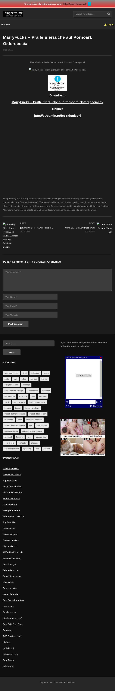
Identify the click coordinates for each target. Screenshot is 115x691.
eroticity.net (8, 648)
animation (35, 373)
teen (37, 449)
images (7, 408)
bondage (26, 385)
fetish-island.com (11, 570)
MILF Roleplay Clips (12, 492)
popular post (41, 437)
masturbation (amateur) (14, 425)
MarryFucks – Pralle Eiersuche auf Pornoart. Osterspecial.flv (57, 102)
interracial (8, 420)
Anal (25, 373)
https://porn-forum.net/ (74, 4)
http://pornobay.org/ (12, 618)
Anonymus (54, 261)
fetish (6, 402)
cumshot (46, 391)
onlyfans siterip (11, 431)
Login (110, 24)
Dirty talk (23, 396)
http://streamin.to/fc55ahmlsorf (57, 115)
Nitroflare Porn (10, 504)
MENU (7, 24)
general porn (19, 402)
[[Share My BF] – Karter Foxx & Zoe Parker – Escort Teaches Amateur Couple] (29, 236)
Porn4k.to (7, 630)
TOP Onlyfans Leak (12, 636)
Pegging (19, 437)
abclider (6, 642)
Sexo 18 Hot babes (12, 486)
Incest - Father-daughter (14, 414)
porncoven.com (10, 654)
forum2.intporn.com (12, 576)
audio (6, 379)
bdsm (24, 379)
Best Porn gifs (9, 564)
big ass (34, 379)
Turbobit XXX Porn (12, 558)
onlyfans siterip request (32, 431)
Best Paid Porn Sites (12, 624)
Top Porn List (9, 522)
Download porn (10, 534)
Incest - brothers (32, 408)
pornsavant (8, 606)
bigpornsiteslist (10, 546)
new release (42, 425)
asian (46, 373)
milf (30, 425)
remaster (23, 443)
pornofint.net (9, 528)
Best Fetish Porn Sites (13, 600)
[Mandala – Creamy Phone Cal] (86, 228)
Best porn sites (10, 588)
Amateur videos (11, 373)
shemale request (11, 449)
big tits (44, 379)
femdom (42, 396)
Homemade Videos (12, 474)
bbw (15, 379)
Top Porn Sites (10, 480)
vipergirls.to (8, 582)
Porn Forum (8, 660)
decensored (9, 396)
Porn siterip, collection (13, 516)
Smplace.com (9, 612)
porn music (9, 443)
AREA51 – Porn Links (13, 552)
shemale (34, 443)
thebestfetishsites (11, 594)
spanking (27, 449)
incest (18, 408)
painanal (8, 437)
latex (20, 420)
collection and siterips (13, 391)
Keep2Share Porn (11, 498)
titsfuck (47, 449)
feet (33, 396)
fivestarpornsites (11, 468)
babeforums (8, 666)
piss (29, 437)
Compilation (33, 391)
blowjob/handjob (11, 385)
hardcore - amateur (37, 402)
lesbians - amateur (34, 420)
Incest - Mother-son (37, 414)
